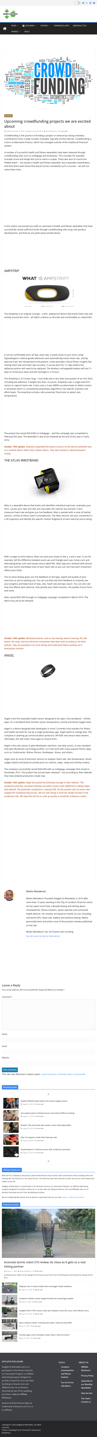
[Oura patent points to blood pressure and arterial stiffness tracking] (11, 1115)
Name (4, 1034)
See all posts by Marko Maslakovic (43, 936)
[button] (17, 25)
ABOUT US (83, 1362)
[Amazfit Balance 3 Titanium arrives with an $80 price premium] (11, 1151)
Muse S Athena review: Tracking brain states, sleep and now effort (45, 1323)
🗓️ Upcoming (28, 25)
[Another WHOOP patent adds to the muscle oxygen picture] (11, 1103)
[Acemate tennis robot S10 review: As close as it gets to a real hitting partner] (48, 1233)
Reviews (44, 25)
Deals (27, 31)
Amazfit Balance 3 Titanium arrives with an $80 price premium (45, 1149)
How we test (86, 1393)
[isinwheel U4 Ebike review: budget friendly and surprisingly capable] (9, 1300)
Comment (7, 997)
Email (4, 1046)
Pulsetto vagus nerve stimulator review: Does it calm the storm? (44, 1335)
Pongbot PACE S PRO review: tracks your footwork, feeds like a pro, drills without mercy (54, 1310)
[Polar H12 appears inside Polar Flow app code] (11, 1139)
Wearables (8, 116)
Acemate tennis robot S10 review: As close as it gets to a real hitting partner (45, 1264)
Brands (14, 31)
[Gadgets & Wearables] (5, 28)
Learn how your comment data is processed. (63, 1074)
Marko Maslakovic (51, 131)
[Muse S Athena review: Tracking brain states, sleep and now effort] (9, 1324)
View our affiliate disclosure (73, 1197)
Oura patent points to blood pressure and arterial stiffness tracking (47, 1113)
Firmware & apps (61, 25)
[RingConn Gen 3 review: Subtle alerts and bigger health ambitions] (9, 1288)
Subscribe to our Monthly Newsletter (86, 1384)
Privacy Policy (87, 1375)
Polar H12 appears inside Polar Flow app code (39, 1137)
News (13, 25)
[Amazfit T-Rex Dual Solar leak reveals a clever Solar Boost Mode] (11, 1127)
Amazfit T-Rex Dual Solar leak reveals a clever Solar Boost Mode (46, 1125)
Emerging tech (79, 25)
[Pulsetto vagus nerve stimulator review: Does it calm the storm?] (9, 1336)
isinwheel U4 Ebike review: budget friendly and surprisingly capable (46, 1298)
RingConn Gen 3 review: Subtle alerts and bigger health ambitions (45, 1286)
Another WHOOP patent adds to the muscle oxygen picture (44, 1101)
